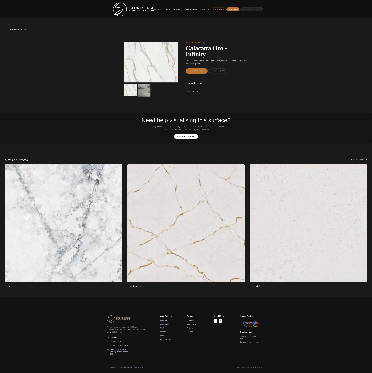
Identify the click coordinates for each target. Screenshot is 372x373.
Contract (163, 320)
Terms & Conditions (125, 367)
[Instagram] (220, 321)
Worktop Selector (191, 9)
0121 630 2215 (115, 342)
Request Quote (233, 9)
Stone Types (177, 9)
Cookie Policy (138, 367)
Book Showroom (218, 9)
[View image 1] (130, 90)
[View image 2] (144, 90)
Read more (9, 291)
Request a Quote (218, 71)
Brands (168, 9)
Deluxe (162, 335)
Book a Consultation (197, 71)
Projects (202, 9)
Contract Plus (165, 324)
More (209, 9)
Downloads (191, 320)
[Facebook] (215, 321)
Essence (163, 332)
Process (190, 332)
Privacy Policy (111, 367)
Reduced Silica (165, 339)
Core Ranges (157, 9)
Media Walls (191, 324)
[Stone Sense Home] (133, 9)
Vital (162, 328)
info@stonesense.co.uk (119, 345)
